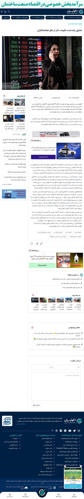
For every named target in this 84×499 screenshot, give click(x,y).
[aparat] (56, 431)
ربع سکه (79, 18)
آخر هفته (49, 468)
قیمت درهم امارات (75, 237)
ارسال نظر (36, 405)
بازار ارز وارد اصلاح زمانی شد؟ (71, 287)
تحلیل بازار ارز (58, 232)
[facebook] (61, 431)
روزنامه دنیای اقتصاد (71, 442)
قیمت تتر (68, 232)
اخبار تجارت (48, 448)
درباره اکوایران (14, 445)
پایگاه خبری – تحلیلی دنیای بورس (67, 455)
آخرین (24, 134)
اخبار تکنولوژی (47, 465)
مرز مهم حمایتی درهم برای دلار (70, 283)
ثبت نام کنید (73, 486)
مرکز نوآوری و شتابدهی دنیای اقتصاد (67, 465)
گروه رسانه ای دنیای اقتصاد (69, 438)
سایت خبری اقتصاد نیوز (70, 445)
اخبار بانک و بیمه (47, 458)
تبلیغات (15, 438)
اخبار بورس (48, 442)
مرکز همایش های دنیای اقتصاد (68, 452)
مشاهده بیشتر (8, 184)
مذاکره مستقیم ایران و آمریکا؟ (17, 172)
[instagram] (79, 431)
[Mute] (61, 266)
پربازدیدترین (16, 134)
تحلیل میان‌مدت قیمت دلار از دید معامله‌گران (66, 279)
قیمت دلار (78, 232)
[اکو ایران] (75, 12)
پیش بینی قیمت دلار (44, 232)
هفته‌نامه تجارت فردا (71, 458)
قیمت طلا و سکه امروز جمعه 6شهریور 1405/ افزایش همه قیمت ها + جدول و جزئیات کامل (14, 142)
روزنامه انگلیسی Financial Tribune (67, 448)
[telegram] (65, 431)
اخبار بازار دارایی (47, 455)
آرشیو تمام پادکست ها (45, 475)
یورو (61, 18)
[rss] (52, 431)
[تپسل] (32, 141)
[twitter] (74, 431)
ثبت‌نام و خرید (43, 157)
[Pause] (58, 266)
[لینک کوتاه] (41, 244)
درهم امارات (44, 18)
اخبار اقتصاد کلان (47, 438)
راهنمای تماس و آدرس (11, 442)
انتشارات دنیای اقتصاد (71, 462)
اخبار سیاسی (48, 462)
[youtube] (69, 431)
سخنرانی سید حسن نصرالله (58, 237)
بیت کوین (25, 18)
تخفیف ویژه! (42, 265)
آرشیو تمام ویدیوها (46, 471)
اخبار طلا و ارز (73, 24)
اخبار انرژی (49, 452)
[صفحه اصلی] (42, 492)
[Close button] (81, 466)
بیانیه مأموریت (13, 448)
